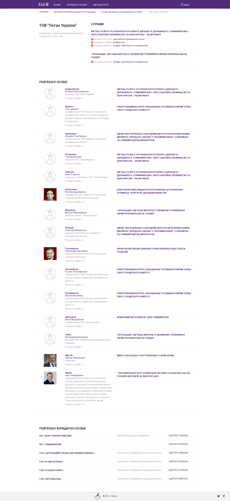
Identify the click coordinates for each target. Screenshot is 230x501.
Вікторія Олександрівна (77, 90)
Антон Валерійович (74, 318)
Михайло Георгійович (76, 134)
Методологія (100, 5)
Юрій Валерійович (74, 294)
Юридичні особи (77, 5)
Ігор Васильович (73, 155)
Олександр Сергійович (76, 249)
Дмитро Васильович (75, 356)
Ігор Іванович (72, 107)
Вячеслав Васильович (76, 228)
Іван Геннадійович (74, 374)
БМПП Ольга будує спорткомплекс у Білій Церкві (145, 355)
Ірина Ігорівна (72, 173)
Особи (57, 5)
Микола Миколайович (76, 211)
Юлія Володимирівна (75, 190)
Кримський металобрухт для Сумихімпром (143, 317)
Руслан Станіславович (76, 270)
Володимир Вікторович (76, 335)
